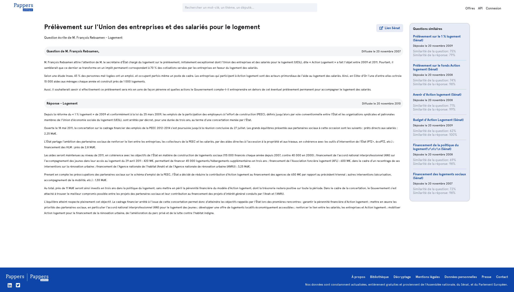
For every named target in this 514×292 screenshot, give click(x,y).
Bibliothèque (379, 277)
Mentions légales (428, 277)
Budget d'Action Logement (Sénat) (438, 120)
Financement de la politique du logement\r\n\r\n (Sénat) (436, 147)
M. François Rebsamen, (82, 51)
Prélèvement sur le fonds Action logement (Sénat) (436, 67)
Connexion (493, 8)
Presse (486, 277)
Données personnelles (461, 277)
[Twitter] (18, 285)
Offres (470, 8)
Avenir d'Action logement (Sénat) (437, 94)
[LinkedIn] (9, 285)
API (480, 8)
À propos (358, 277)
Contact (502, 277)
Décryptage (402, 277)
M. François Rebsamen (88, 38)
